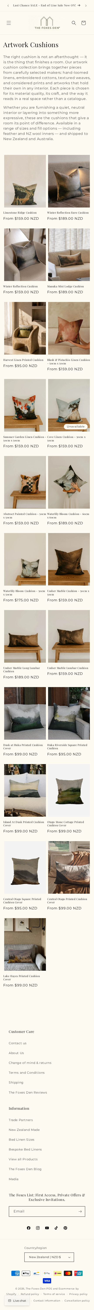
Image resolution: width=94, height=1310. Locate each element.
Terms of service (54, 1294)
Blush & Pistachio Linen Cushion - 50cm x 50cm (68, 361)
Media (14, 1179)
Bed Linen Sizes (22, 1140)
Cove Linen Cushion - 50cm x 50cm (66, 438)
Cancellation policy (77, 1300)
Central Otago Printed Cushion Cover (67, 900)
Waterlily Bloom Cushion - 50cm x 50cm (24, 592)
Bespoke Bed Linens (25, 1149)
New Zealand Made (24, 1130)
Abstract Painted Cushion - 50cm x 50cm (24, 515)
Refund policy (30, 1294)
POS (49, 1288)
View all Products (23, 1159)
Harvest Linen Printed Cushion (23, 360)
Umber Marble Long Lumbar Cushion (21, 669)
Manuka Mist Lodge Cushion (65, 286)
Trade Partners (21, 1120)
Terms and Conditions (27, 1073)
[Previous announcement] (8, 5)
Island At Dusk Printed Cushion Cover (23, 823)
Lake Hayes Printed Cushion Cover (21, 977)
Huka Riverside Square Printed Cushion (67, 746)
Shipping (16, 1082)
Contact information (46, 1300)
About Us (16, 1053)
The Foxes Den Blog (25, 1169)
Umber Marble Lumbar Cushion (67, 668)
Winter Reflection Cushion (20, 286)
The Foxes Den (36, 1288)
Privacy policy (78, 1294)
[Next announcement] (86, 5)
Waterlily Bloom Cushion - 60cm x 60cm (68, 515)
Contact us (18, 1043)
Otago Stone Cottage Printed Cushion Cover (65, 823)
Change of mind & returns (30, 1063)
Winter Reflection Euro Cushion (68, 212)
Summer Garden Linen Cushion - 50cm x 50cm (24, 438)
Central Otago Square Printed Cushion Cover (22, 900)
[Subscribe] (80, 1211)
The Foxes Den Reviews (28, 1092)
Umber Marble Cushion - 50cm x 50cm (68, 592)
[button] (9, 23)
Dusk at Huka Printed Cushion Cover (23, 746)
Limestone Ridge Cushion (20, 212)
